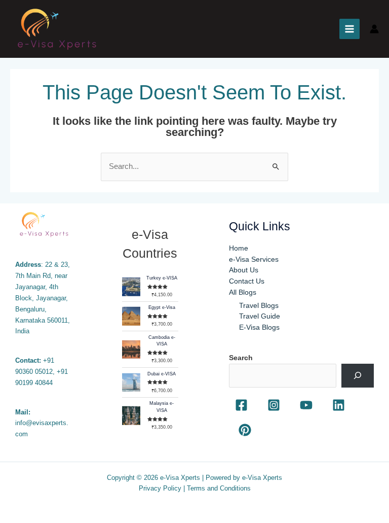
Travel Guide (259, 316)
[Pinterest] (244, 429)
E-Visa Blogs (259, 327)
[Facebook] (241, 405)
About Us (243, 270)
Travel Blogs (259, 305)
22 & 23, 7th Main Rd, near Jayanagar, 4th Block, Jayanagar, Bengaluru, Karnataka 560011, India (42, 298)
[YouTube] (306, 405)
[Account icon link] (374, 28)
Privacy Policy (160, 488)
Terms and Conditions (219, 488)
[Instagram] (273, 405)
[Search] (357, 375)
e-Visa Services (254, 259)
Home (238, 248)
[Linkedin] (338, 405)
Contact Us (246, 281)
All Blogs (242, 292)
